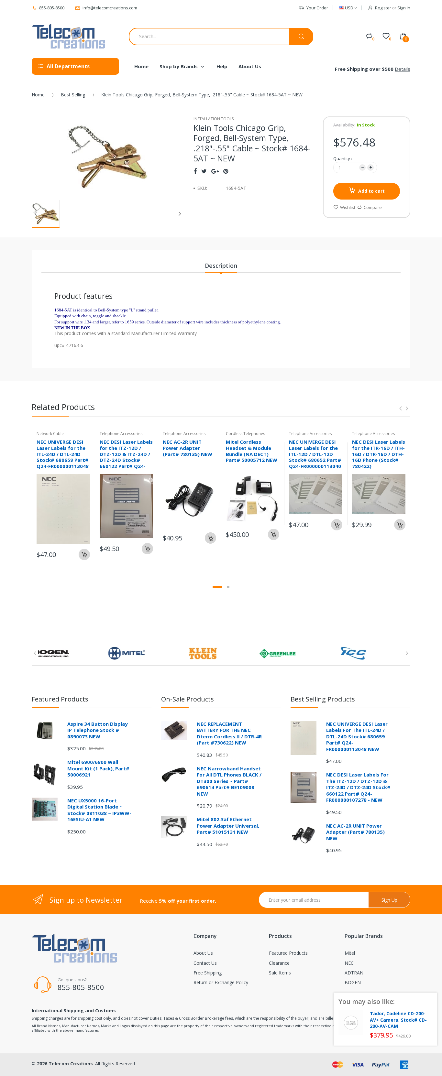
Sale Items (280, 973)
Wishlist (347, 207)
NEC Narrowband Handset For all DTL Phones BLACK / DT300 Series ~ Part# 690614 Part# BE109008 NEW (229, 781)
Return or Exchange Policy (220, 982)
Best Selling (73, 95)
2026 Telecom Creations (65, 1063)
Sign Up (389, 900)
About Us (203, 953)
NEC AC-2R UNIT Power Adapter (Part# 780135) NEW (187, 448)
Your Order (317, 8)
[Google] (215, 171)
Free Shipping (207, 973)
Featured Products (288, 953)
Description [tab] (221, 265)
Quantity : (342, 158)
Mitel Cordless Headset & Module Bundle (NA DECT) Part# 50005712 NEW (251, 451)
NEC (349, 963)
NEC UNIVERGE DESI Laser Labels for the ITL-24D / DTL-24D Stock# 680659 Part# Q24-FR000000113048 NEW (63, 457)
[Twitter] (204, 171)
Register (383, 8)
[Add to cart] (84, 554)
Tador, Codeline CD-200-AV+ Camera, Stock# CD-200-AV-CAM (398, 1019)
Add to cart (371, 191)
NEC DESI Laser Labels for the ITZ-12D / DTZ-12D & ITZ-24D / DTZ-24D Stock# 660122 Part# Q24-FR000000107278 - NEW (126, 460)
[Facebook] (195, 171)
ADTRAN (354, 973)
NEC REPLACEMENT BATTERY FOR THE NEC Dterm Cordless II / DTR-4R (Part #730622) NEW (229, 733)
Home (38, 95)
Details (402, 69)
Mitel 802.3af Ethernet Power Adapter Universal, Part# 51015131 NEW (228, 825)
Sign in (403, 8)
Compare (373, 207)
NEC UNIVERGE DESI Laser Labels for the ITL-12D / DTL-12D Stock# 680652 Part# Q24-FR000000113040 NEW (315, 457)
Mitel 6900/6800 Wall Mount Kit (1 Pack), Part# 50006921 (98, 768)
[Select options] (399, 524)
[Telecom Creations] (69, 36)
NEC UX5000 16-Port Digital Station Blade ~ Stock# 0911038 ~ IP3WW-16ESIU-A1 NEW (99, 810)
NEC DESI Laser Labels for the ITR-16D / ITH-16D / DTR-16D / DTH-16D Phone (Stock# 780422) (378, 454)
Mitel (350, 953)
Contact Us (205, 963)
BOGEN (353, 982)
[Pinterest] (225, 171)
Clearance (279, 963)
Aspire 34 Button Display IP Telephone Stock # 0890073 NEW (97, 730)
